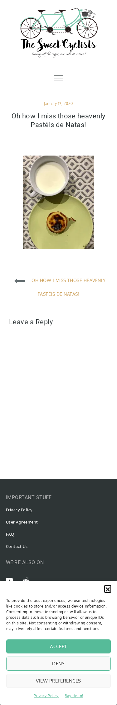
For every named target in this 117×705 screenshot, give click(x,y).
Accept (58, 646)
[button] (108, 588)
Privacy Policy (46, 695)
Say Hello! (74, 695)
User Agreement (22, 521)
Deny (58, 664)
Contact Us (17, 546)
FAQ (10, 534)
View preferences (58, 681)
